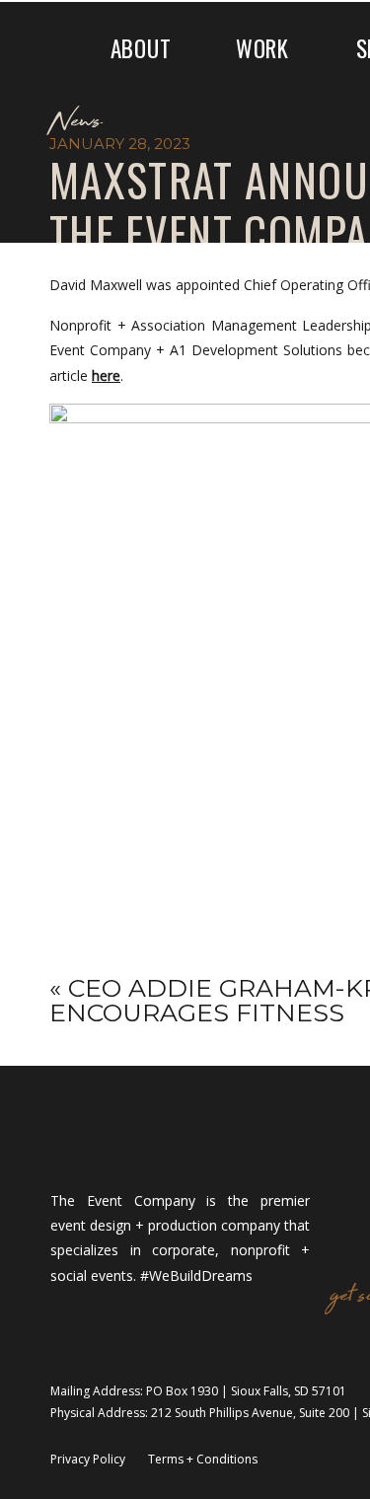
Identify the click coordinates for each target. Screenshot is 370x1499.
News (75, 122)
